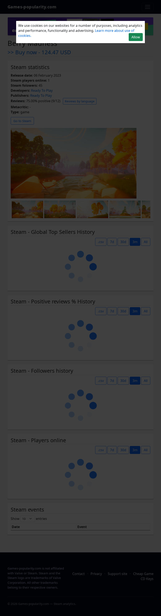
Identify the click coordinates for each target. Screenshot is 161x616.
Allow (135, 37)
